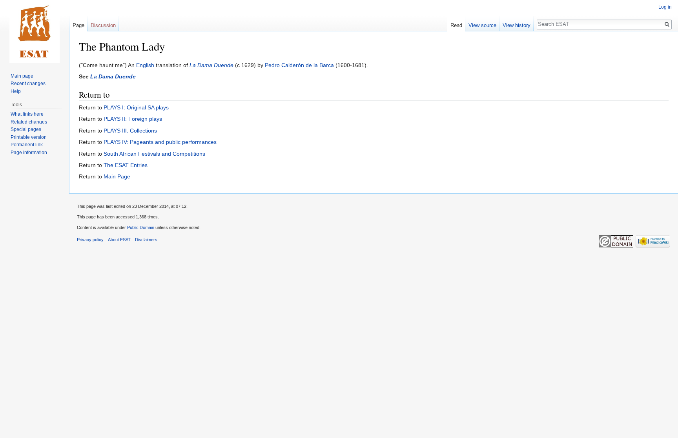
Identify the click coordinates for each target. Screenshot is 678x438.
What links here (27, 114)
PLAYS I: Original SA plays (136, 107)
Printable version (29, 137)
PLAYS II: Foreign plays (133, 119)
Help (16, 91)
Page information (29, 152)
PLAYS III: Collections (130, 130)
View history (516, 25)
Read (456, 25)
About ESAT (119, 239)
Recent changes (28, 83)
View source (482, 25)
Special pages (26, 129)
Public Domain (140, 227)
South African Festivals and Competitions (154, 154)
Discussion (103, 25)
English (145, 65)
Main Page (117, 176)
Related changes (29, 122)
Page (78, 25)
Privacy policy (90, 239)
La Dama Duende (211, 65)
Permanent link (27, 144)
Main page (22, 76)
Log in (665, 7)
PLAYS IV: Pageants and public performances (160, 142)
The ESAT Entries (126, 165)
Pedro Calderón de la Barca (299, 65)
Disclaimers (146, 239)
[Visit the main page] (34, 31)
